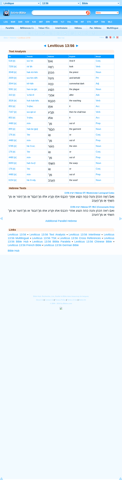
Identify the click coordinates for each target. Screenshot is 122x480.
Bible (6, 38)
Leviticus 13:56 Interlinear (84, 234)
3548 (11, 72)
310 (10, 95)
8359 (11, 163)
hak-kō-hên (32, 72)
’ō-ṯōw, (30, 117)
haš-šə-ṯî (31, 163)
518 (10, 60)
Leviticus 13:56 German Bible (61, 245)
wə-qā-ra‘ (31, 112)
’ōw (28, 134)
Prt (97, 78)
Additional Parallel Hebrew (61, 220)
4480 (11, 123)
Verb (98, 66)
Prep (98, 123)
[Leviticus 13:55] (3, 225)
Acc (98, 106)
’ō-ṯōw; (30, 106)
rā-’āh (29, 66)
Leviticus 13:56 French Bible (24, 245)
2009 (11, 78)
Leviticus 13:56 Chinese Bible (93, 241)
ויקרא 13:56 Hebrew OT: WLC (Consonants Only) (92, 207)
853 (10, 106)
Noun (98, 72)
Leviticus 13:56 (17, 234)
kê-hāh (30, 83)
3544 (11, 83)
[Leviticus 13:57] (118, 225)
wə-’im (30, 60)
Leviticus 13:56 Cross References (80, 238)
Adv (98, 95)
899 (10, 129)
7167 (11, 112)
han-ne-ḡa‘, (32, 89)
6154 (11, 180)
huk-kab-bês (33, 100)
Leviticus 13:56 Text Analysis (47, 234)
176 (10, 134)
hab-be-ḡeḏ (32, 129)
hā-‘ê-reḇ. (31, 180)
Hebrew (13, 38)
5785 (11, 146)
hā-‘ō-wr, (31, 146)
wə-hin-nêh (32, 78)
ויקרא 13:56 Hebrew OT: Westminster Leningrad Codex (89, 193)
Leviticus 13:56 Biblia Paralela (51, 241)
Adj (97, 83)
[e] (14, 60)
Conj (98, 60)
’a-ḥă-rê (30, 95)
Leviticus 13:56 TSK (44, 238)
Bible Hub (13, 250)
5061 (11, 89)
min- (29, 123)
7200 (11, 66)
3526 (11, 100)
